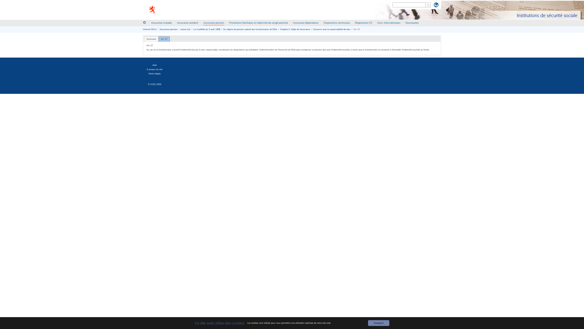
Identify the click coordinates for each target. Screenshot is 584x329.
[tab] (151, 39)
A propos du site (154, 69)
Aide (154, 65)
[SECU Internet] (152, 10)
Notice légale (154, 73)
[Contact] (436, 5)
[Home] (144, 22)
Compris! (379, 323)
